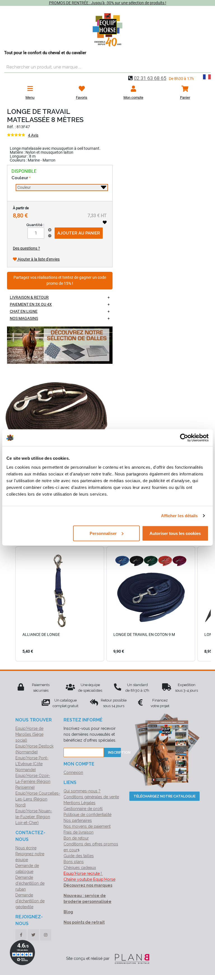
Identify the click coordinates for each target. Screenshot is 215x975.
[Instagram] (45, 934)
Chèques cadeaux (80, 867)
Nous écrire (25, 848)
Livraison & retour (29, 297)
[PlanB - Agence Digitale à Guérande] (130, 958)
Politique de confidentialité (87, 814)
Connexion (73, 772)
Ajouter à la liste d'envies (38, 259)
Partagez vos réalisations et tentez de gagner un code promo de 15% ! (59, 280)
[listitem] (59, 603)
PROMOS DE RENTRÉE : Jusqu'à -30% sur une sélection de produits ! (107, 3)
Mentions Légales (79, 803)
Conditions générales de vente (91, 797)
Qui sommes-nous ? (82, 791)
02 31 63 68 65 (150, 78)
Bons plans (74, 861)
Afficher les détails (179, 515)
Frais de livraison (79, 832)
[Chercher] (205, 67)
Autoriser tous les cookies (175, 533)
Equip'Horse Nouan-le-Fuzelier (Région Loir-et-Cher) (33, 817)
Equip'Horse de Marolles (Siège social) (29, 734)
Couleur (19, 177)
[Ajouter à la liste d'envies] (105, 222)
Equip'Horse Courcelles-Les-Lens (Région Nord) (37, 799)
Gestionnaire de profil (83, 808)
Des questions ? (26, 248)
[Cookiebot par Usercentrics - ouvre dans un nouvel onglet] (184, 438)
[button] (9, 604)
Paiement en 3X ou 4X (31, 304)
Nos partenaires (78, 820)
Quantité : (35, 225)
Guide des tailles (79, 856)
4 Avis (33, 135)
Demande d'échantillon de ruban (30, 883)
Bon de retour (76, 838)
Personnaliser (103, 533)
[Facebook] (21, 934)
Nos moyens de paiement (87, 826)
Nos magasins (24, 318)
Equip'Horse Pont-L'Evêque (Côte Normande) (31, 764)
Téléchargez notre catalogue (164, 796)
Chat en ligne (24, 311)
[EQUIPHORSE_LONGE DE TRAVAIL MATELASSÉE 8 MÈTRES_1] (52, 421)
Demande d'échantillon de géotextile (30, 901)
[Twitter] (33, 934)
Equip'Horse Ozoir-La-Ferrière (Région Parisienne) (32, 781)
